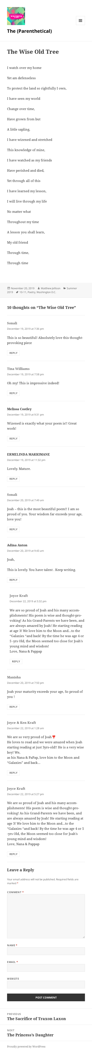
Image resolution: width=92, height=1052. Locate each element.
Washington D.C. (46, 292)
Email (12, 962)
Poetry (31, 292)
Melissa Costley (19, 409)
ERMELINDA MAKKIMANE (28, 454)
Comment (15, 892)
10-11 (22, 292)
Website (13, 978)
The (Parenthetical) (29, 31)
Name (12, 945)
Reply (13, 353)
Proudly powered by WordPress (26, 1046)
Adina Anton (17, 545)
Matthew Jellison (50, 288)
